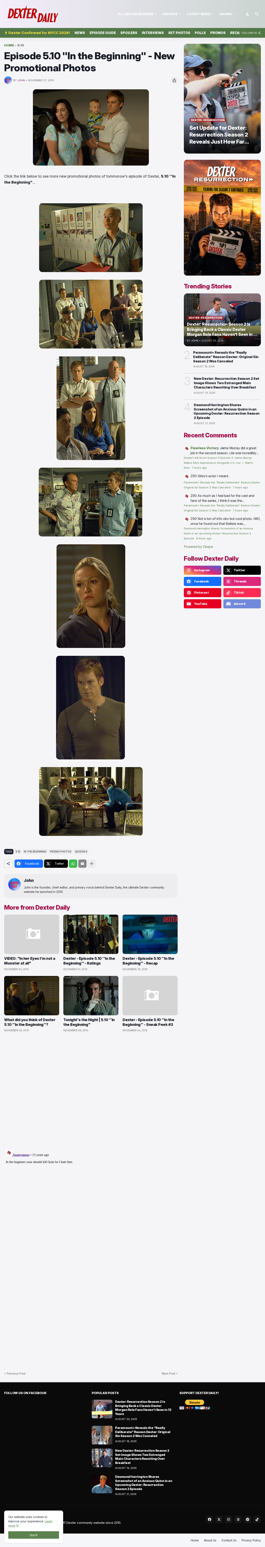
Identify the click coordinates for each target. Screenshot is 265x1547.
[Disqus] (91, 1199)
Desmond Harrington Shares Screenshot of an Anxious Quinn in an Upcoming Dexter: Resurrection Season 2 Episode (227, 411)
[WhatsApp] (73, 863)
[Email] (82, 863)
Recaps (237, 33)
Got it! (33, 1535)
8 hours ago (204, 538)
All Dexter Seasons (135, 14)
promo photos (60, 851)
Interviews (153, 33)
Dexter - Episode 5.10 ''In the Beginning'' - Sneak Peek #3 (148, 1022)
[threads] (238, 1519)
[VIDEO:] (31, 934)
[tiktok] (257, 1519)
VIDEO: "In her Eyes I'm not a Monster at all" (29, 960)
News (80, 33)
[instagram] (228, 1519)
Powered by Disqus (198, 547)
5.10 (20, 45)
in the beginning (35, 851)
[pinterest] (247, 1519)
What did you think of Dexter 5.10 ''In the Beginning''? (29, 1022)
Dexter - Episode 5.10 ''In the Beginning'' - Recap (148, 960)
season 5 (81, 851)
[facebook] (209, 1519)
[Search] (257, 14)
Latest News (198, 14)
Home (9, 45)
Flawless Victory (204, 448)
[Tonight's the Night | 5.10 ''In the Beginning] (90, 995)
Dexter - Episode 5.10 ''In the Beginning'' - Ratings (89, 960)
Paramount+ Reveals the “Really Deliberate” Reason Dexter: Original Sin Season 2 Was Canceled (226, 356)
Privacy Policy (251, 1540)
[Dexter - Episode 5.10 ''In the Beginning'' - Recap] (150, 934)
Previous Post (16, 1373)
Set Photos (179, 33)
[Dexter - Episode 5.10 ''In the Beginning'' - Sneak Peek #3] (150, 995)
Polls (200, 33)
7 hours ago (199, 467)
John (29, 880)
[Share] (174, 80)
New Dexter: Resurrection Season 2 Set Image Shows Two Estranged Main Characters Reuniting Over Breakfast (226, 382)
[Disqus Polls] (91, 1091)
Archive (170, 14)
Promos (218, 33)
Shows (226, 14)
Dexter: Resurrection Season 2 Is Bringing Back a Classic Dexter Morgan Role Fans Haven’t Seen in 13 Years (143, 1408)
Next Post (168, 1373)
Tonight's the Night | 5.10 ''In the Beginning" (89, 1022)
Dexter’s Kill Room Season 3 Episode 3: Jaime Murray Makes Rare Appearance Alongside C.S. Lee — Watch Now (218, 462)
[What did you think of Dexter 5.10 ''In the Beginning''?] (31, 995)
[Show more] (92, 863)
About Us (210, 1540)
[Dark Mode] (247, 14)
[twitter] (219, 1519)
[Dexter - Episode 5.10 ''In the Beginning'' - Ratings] (90, 934)
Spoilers (128, 33)
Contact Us (229, 1540)
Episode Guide (103, 33)
